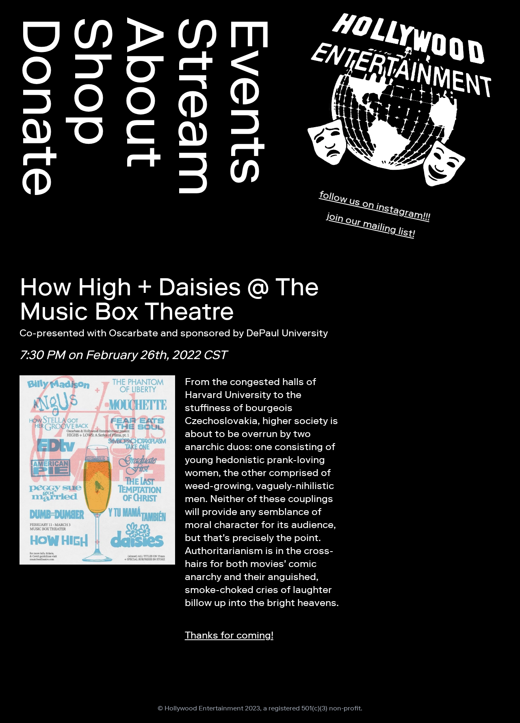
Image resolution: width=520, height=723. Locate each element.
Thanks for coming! (229, 635)
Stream (197, 107)
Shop (93, 81)
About (145, 92)
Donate (41, 107)
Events (249, 101)
